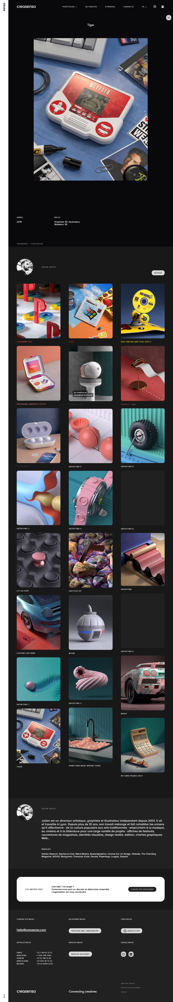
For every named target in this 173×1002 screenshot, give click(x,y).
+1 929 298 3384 (43, 955)
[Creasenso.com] (26, 7)
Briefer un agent (80, 954)
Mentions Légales (128, 983)
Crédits (124, 992)
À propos (110, 7)
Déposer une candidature (85, 931)
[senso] (4, 7)
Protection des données (131, 987)
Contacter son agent (142, 889)
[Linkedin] (131, 954)
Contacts (128, 7)
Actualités (91, 7)
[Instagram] (155, 7)
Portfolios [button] (69, 7)
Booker (158, 273)
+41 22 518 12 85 (43, 958)
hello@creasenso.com (31, 930)
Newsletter (134, 931)
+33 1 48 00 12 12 (44, 953)
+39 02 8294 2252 (44, 964)
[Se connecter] (163, 7)
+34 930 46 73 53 (44, 961)
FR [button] (143, 7)
